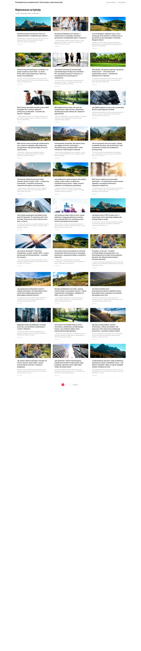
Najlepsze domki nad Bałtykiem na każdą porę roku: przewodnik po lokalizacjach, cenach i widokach (31, 327)
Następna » (75, 384)
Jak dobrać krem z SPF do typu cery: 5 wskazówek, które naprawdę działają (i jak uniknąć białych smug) (107, 217)
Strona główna (122, 2)
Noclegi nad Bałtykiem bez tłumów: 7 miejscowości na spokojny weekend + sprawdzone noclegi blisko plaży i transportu (70, 36)
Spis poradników (111, 2)
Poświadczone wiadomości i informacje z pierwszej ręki (38, 2)
